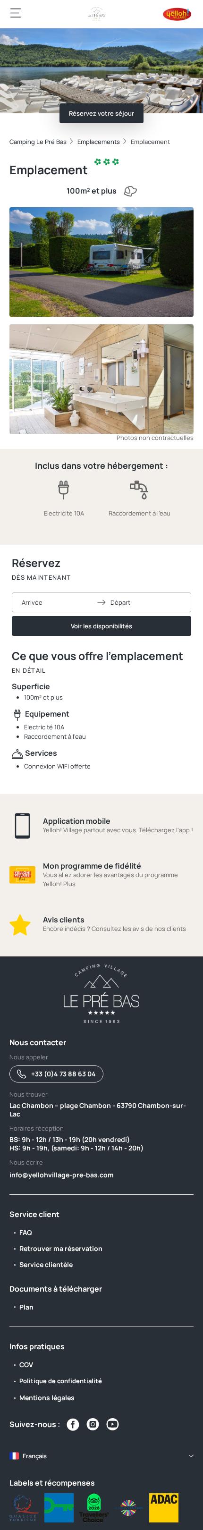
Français (35, 1456)
